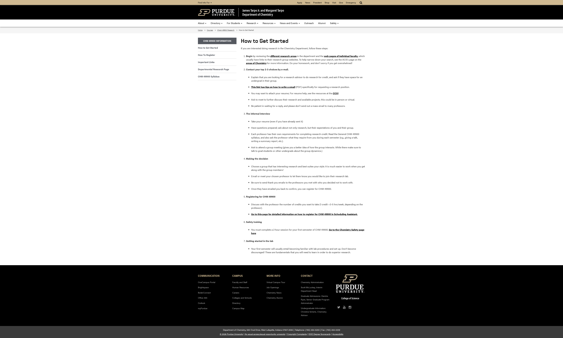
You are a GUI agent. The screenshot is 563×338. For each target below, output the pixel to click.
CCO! (336, 93)
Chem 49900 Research (225, 30)
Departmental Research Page (213, 69)
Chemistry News (274, 292)
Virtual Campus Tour (276, 282)
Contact (307, 275)
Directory (216, 23)
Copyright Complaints (297, 334)
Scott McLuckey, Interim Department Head (311, 289)
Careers (235, 292)
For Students (234, 23)
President (317, 2)
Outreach (309, 23)
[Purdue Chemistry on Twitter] (338, 307)
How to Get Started (208, 47)
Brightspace (203, 287)
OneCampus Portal (206, 282)
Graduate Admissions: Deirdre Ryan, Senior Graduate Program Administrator (315, 299)
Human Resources (240, 287)
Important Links (206, 62)
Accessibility (337, 334)
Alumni (322, 23)
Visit (334, 2)
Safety (333, 23)
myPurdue (202, 308)
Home (200, 30)
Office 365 (202, 297)
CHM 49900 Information (217, 40)
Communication (209, 275)
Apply (299, 2)
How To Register (206, 55)
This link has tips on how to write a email (273, 87)
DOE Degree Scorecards (320, 334)
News (307, 2)
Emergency (351, 2)
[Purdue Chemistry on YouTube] (344, 307)
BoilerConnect (204, 292)
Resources (268, 23)
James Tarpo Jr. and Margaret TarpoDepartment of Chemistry (263, 12)
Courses (210, 30)
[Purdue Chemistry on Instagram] (350, 307)
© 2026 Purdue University (231, 334)
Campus (237, 275)
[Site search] (361, 2)
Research (252, 23)
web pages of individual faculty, (341, 56)
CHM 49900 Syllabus (208, 76)
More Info (273, 275)
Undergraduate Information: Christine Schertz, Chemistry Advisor (314, 311)
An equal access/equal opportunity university (265, 334)
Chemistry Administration (312, 282)
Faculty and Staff (239, 282)
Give (341, 2)
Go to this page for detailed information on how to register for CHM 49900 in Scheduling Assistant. (304, 214)
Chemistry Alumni (275, 297)
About (201, 23)
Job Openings (273, 287)
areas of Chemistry (256, 63)
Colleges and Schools (242, 297)
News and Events (289, 23)
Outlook (201, 303)
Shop (327, 2)
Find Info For (204, 2)
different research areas (283, 56)
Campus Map (238, 308)
